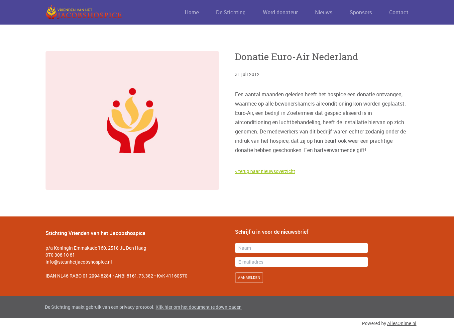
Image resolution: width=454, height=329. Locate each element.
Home (192, 12)
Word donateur (280, 12)
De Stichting (231, 12)
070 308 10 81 (60, 255)
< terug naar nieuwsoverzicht (265, 171)
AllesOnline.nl (401, 323)
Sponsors (361, 12)
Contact (398, 12)
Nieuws (323, 12)
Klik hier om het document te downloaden (199, 307)
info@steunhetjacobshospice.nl (79, 262)
